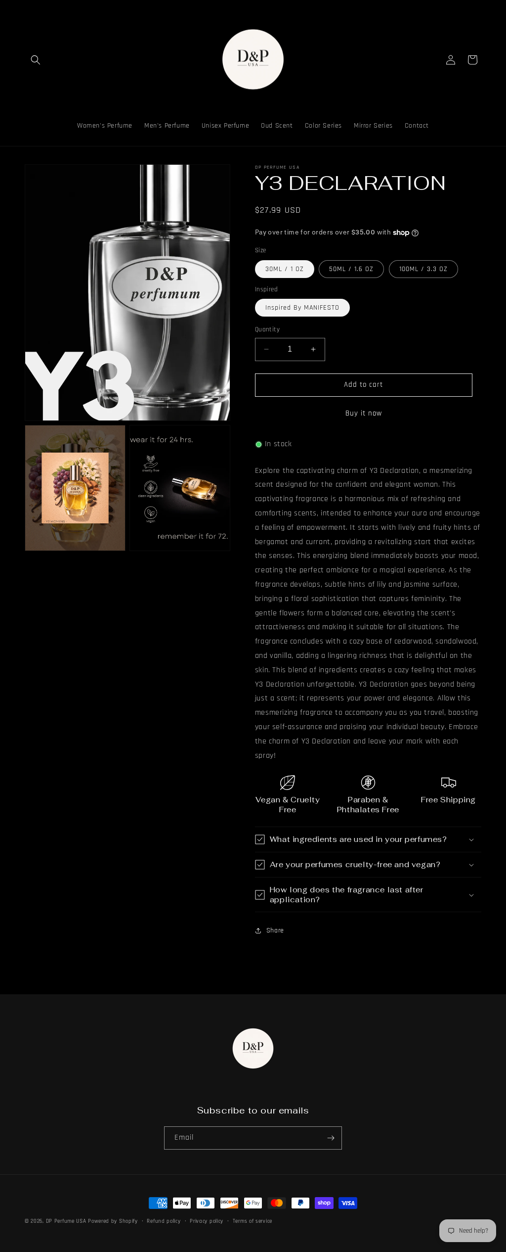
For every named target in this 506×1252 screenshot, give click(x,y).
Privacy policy (206, 1221)
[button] (35, 60)
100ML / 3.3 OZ (423, 269)
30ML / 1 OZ (284, 269)
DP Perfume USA (66, 1221)
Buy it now (363, 413)
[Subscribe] (330, 1138)
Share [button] (275, 930)
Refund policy (163, 1221)
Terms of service (252, 1221)
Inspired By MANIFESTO (302, 307)
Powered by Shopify (113, 1221)
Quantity (267, 329)
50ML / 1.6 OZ (351, 269)
